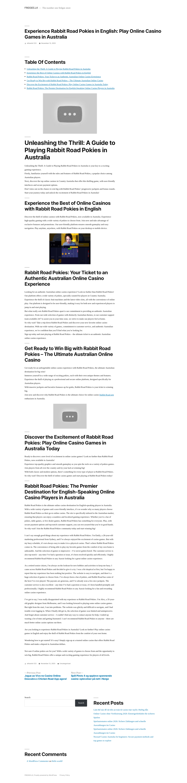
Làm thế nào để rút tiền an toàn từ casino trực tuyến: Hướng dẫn (121, 709)
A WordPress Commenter (38, 761)
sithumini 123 (31, 43)
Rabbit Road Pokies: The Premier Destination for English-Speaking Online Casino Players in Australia (71, 88)
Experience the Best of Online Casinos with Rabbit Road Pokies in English (59, 72)
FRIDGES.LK (31, 7)
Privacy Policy (65, 775)
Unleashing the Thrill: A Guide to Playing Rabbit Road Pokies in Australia (58, 69)
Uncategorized (65, 663)
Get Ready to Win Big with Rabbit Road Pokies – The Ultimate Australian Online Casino (65, 80)
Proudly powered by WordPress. (45, 775)
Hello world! (57, 761)
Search (27, 697)
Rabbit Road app (106, 394)
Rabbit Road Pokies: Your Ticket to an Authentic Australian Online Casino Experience (64, 76)
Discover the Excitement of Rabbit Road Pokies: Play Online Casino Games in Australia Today (67, 84)
